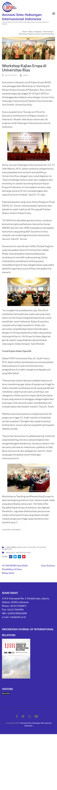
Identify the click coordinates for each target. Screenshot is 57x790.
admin (25, 75)
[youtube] (36, 716)
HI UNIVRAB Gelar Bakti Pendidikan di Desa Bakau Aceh (15, 569)
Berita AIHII (22, 547)
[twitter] (23, 716)
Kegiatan (41, 547)
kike (13, 553)
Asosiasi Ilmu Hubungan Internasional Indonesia (22, 16)
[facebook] (17, 716)
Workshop (7, 549)
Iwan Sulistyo (48, 565)
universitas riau (23, 553)
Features (32, 547)
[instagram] (29, 716)
